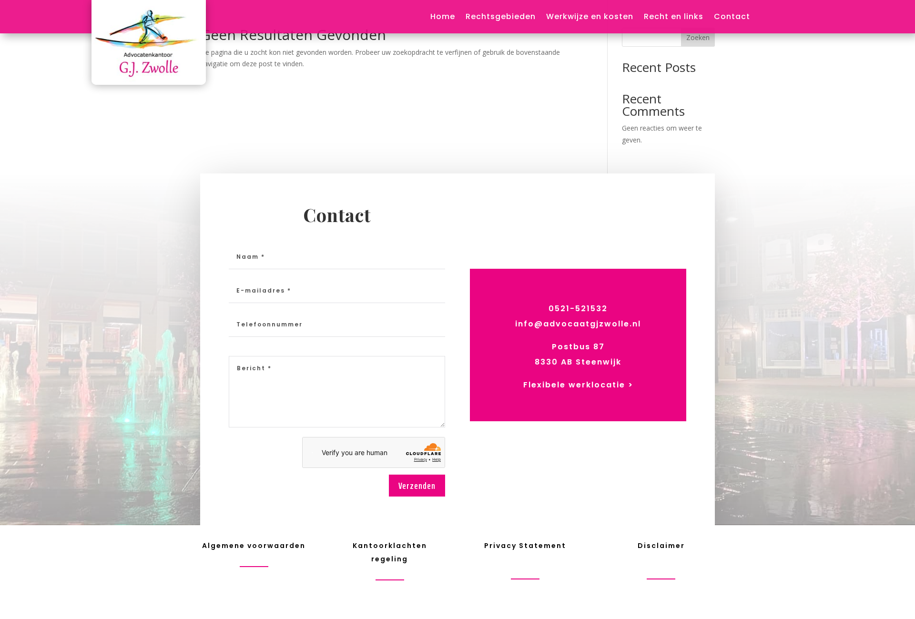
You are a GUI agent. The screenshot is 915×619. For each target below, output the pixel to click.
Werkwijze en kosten (589, 17)
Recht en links (673, 17)
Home (442, 17)
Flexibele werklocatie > (578, 384)
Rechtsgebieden (501, 17)
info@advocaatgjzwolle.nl (578, 323)
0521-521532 (578, 308)
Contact (732, 17)
